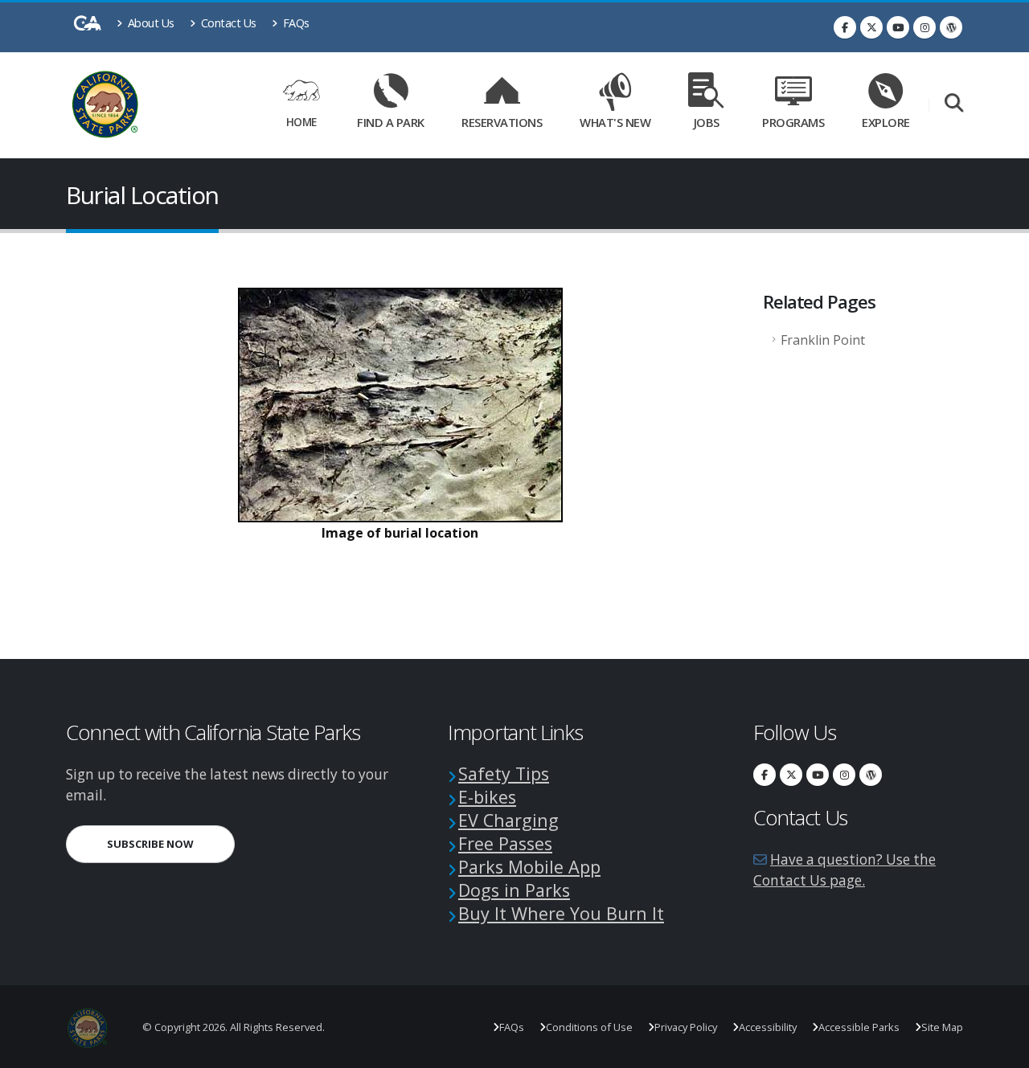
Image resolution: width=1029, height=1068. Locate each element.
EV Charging (508, 820)
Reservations (507, 119)
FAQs (295, 23)
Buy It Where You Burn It (561, 913)
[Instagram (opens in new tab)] (924, 27)
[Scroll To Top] (1001, 1050)
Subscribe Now (171, 843)
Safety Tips (503, 773)
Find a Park (390, 122)
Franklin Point (823, 340)
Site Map (942, 1027)
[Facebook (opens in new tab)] (845, 27)
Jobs (706, 122)
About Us (149, 23)
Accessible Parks (859, 1027)
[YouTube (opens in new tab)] (898, 27)
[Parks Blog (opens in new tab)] (951, 27)
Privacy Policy (685, 1027)
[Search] (954, 104)
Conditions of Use (589, 1027)
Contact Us (227, 23)
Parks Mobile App (529, 866)
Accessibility (768, 1027)
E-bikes (487, 796)
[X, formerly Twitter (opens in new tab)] (871, 27)
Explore (886, 122)
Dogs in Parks (514, 890)
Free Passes (505, 843)
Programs (793, 122)
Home (301, 121)
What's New (615, 122)
